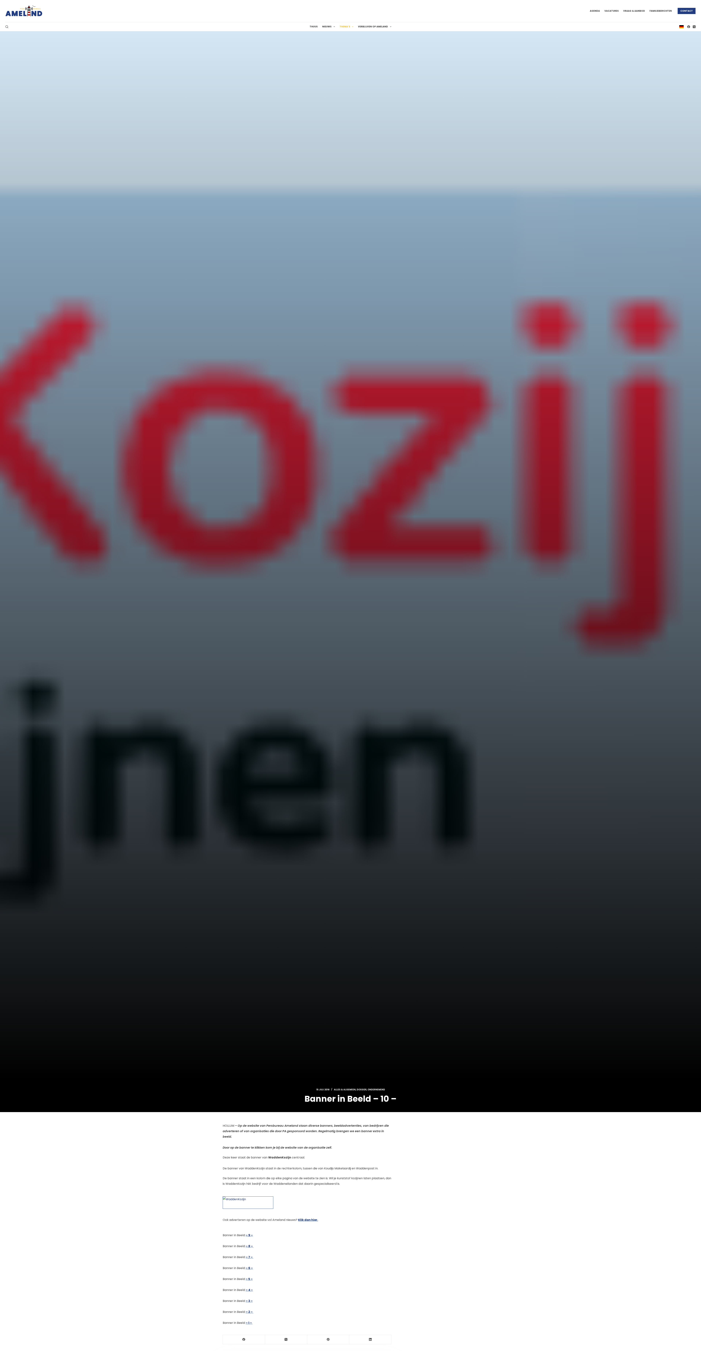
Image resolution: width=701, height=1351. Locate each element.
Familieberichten (661, 10)
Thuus (314, 26)
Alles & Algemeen (345, 1089)
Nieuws (327, 26)
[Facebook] (688, 26)
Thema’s (345, 26)
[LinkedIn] (370, 1339)
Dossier (362, 1089)
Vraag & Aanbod (634, 10)
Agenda (595, 10)
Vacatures (611, 10)
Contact (686, 10)
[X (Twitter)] (694, 26)
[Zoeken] (6, 26)
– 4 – (249, 1290)
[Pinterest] (328, 1339)
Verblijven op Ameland (373, 26)
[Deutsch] (681, 26)
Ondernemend (376, 1089)
